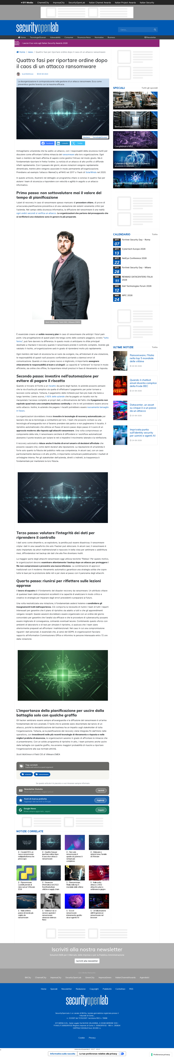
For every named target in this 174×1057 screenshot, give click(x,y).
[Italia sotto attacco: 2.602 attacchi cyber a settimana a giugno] (99, 872)
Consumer (69, 37)
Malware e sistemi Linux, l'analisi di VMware (98, 854)
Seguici (101, 810)
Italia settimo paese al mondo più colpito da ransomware (25, 914)
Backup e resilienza (124, 126)
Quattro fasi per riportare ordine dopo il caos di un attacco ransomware (50, 855)
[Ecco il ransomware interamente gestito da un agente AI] (75, 901)
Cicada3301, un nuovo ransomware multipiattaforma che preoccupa (26, 855)
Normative (99, 37)
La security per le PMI (125, 106)
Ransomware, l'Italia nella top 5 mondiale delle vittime (74, 884)
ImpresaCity (59, 2)
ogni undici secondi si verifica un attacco (36, 213)
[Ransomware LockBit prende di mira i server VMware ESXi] (27, 872)
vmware (28, 774)
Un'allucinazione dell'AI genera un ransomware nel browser (98, 914)
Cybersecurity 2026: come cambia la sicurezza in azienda (132, 164)
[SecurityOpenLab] (37, 27)
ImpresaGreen (105, 977)
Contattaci (120, 989)
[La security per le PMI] (135, 100)
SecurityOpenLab (77, 2)
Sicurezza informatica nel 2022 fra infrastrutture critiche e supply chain (50, 885)
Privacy (92, 1037)
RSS (131, 989)
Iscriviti (101, 790)
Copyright (94, 989)
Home (23, 37)
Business (111, 37)
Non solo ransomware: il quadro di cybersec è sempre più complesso (74, 856)
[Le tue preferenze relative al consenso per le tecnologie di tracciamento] (160, 1054)
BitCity (28, 977)
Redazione (81, 989)
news (30, 52)
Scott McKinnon (27, 74)
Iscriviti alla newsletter (87, 961)
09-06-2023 (43, 74)
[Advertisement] (87, 933)
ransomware (68, 154)
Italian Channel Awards (100, 2)
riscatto (52, 386)
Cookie (81, 1037)
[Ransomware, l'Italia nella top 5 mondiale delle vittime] (75, 872)
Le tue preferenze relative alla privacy (98, 1053)
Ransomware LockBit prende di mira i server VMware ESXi (26, 885)
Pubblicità (107, 989)
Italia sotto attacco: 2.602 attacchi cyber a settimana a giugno (97, 885)
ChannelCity (43, 2)
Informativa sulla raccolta (62, 1053)
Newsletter (151, 37)
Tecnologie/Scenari (38, 37)
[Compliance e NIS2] (135, 140)
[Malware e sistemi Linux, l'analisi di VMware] (99, 842)
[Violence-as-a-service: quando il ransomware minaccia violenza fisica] (51, 901)
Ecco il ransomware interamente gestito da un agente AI (74, 914)
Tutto (155, 234)
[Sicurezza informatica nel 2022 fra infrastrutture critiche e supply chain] (51, 872)
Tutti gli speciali (150, 88)
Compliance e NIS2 (124, 146)
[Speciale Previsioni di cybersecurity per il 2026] (135, 179)
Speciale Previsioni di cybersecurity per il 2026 (134, 184)
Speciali (53, 989)
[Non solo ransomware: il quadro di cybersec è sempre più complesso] (75, 842)
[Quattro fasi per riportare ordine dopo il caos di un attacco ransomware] (51, 842)
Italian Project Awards (125, 2)
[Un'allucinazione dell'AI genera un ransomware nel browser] (99, 901)
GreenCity (90, 977)
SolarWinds (91, 172)
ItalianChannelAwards (125, 977)
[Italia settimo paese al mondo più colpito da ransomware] (27, 901)
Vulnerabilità (55, 37)
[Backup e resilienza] (135, 120)
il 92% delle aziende (55, 396)
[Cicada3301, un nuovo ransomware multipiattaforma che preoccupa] (27, 842)
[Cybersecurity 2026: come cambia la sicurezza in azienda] (135, 160)
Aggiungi (100, 800)
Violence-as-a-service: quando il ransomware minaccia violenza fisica (49, 915)
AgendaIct (144, 977)
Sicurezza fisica (84, 37)
